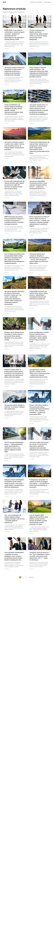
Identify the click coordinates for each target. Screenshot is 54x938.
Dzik (4, 2)
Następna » (31, 577)
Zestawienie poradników (36, 2)
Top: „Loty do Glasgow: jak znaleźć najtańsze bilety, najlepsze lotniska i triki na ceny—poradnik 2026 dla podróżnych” (14, 518)
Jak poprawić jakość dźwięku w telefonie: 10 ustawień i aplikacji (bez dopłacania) (14, 407)
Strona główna (47, 2)
